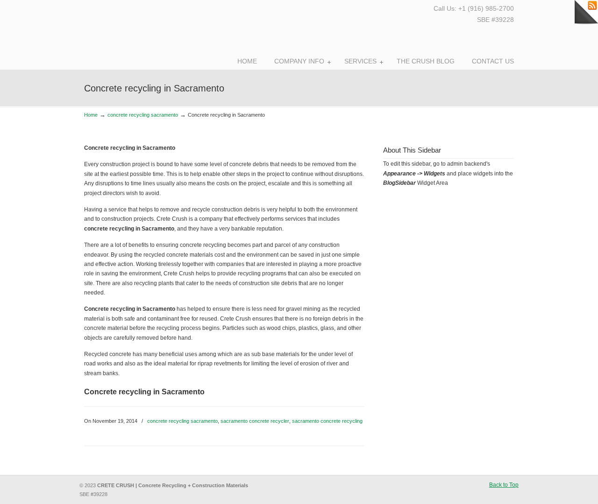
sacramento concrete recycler (255, 421)
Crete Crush (134, 33)
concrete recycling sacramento (142, 115)
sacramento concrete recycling (327, 421)
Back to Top (504, 485)
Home (91, 115)
